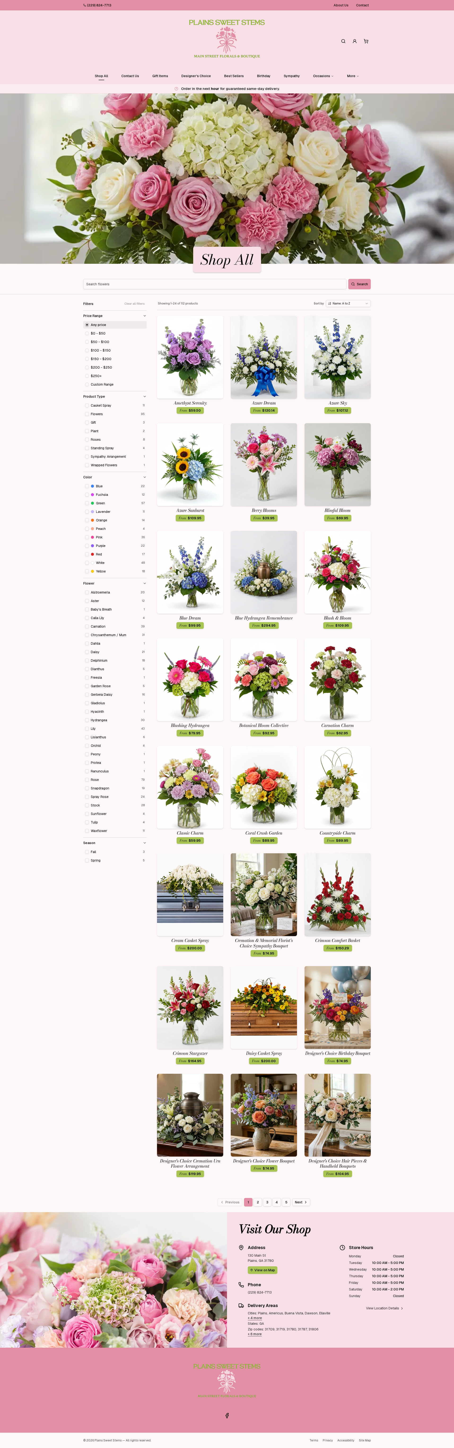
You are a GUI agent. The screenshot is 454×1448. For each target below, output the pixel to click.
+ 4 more (255, 1318)
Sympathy (292, 76)
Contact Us (130, 76)
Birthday (264, 76)
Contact (362, 5)
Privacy (328, 1440)
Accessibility (345, 1440)
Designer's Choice (196, 76)
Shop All (101, 76)
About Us (341, 5)
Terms (314, 1440)
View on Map (264, 1270)
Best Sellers (234, 76)
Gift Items (160, 76)
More (351, 76)
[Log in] (354, 41)
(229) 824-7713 (99, 5)
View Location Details (382, 1308)
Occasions (321, 76)
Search (362, 284)
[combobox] (348, 303)
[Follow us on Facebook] (227, 1415)
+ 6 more (255, 1334)
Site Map (365, 1440)
